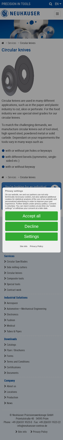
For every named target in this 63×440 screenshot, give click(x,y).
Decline (31, 226)
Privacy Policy (36, 246)
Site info (23, 246)
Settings (31, 236)
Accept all (32, 216)
